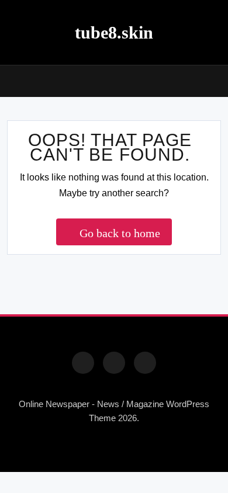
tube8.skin (114, 32)
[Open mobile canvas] (11, 80)
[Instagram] (114, 363)
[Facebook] (83, 363)
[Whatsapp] (145, 363)
